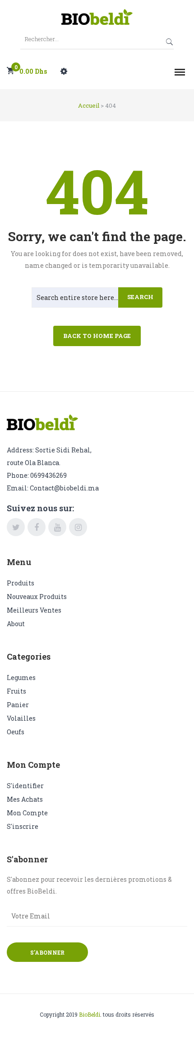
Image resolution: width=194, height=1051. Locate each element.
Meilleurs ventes (34, 610)
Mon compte (27, 812)
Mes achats (25, 799)
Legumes (21, 677)
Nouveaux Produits (37, 596)
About (16, 623)
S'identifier (25, 785)
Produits (20, 583)
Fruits (16, 691)
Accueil (88, 105)
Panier (18, 704)
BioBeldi (89, 1014)
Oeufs (15, 732)
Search (140, 297)
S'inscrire (22, 826)
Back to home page (97, 336)
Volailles (21, 718)
